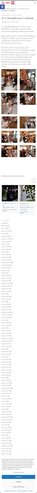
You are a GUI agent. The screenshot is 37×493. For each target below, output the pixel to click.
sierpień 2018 (5, 422)
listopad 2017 (5, 443)
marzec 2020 (5, 375)
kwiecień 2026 (5, 231)
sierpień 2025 (5, 241)
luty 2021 (4, 357)
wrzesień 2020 (5, 364)
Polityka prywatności (22, 490)
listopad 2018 (5, 414)
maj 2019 (3, 401)
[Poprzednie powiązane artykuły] (30, 181)
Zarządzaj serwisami (18, 472)
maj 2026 (3, 228)
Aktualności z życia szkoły (18, 9)
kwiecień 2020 (5, 372)
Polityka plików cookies (10, 490)
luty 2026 (4, 233)
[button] (2, 7)
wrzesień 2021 (5, 341)
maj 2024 (3, 273)
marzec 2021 (5, 354)
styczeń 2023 (5, 304)
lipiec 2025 (4, 244)
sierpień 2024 (5, 268)
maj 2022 (3, 320)
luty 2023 (4, 302)
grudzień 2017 (5, 440)
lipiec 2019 (4, 396)
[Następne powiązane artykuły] (34, 181)
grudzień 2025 (5, 236)
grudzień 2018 (5, 412)
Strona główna (5, 9)
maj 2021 (3, 349)
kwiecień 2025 (5, 247)
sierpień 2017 (5, 451)
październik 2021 (6, 338)
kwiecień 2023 (5, 296)
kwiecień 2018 (5, 430)
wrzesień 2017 (5, 448)
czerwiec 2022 (5, 317)
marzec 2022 (5, 325)
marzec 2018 (5, 433)
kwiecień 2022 (5, 323)
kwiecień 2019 (5, 404)
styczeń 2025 (5, 254)
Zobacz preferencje (18, 487)
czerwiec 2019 (5, 399)
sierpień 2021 (5, 344)
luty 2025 (4, 252)
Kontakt (31, 490)
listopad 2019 (5, 385)
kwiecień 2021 (5, 351)
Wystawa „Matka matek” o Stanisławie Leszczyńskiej (27, 209)
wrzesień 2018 (5, 419)
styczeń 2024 (5, 275)
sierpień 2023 (5, 288)
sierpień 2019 (5, 393)
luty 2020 (4, 378)
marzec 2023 (5, 299)
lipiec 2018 (4, 425)
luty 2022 (4, 328)
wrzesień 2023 (5, 286)
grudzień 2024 (5, 257)
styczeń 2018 (5, 438)
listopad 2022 (5, 309)
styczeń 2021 (5, 359)
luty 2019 (4, 409)
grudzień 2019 (5, 383)
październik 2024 (6, 262)
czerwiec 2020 (5, 370)
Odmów (18, 482)
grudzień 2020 (5, 362)
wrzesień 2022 (5, 315)
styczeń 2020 (5, 380)
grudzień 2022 (5, 307)
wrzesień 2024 (5, 265)
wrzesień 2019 (5, 391)
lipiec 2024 (4, 270)
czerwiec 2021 (5, 346)
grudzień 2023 (5, 278)
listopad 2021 (5, 336)
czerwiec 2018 (5, 427)
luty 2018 (4, 435)
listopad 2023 (5, 281)
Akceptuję (18, 477)
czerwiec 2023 (5, 291)
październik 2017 (6, 446)
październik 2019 (6, 388)
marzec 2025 (5, 249)
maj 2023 (3, 294)
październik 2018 (6, 417)
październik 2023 (6, 283)
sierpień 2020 (5, 367)
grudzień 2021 (5, 333)
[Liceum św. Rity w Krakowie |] (7, 3)
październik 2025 (6, 239)
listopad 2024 (5, 260)
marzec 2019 (5, 406)
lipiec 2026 (4, 226)
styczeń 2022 (5, 330)
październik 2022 (6, 312)
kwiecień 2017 (5, 454)
